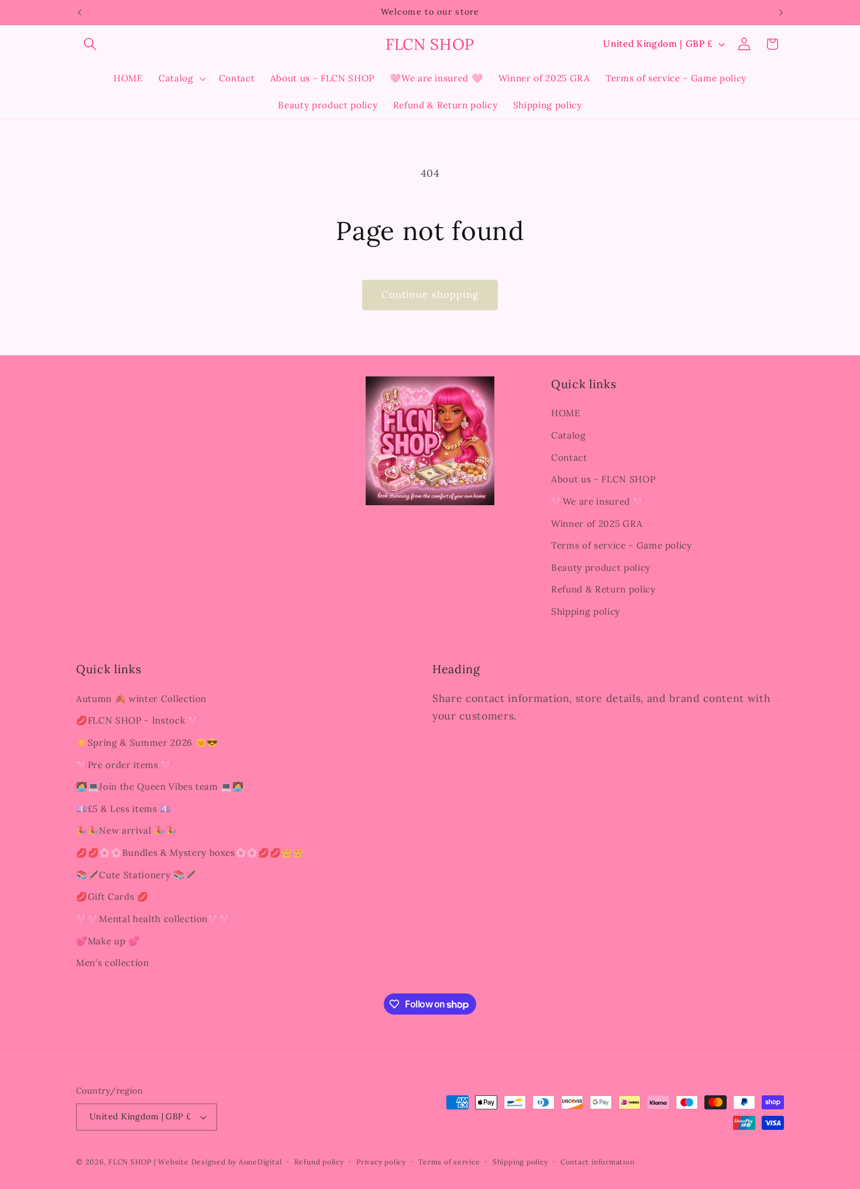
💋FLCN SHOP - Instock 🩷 (137, 720)
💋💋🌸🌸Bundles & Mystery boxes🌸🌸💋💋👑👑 (190, 852)
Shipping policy (585, 611)
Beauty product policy (601, 567)
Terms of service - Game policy (621, 545)
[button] (90, 44)
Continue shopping (430, 294)
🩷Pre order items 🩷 (124, 764)
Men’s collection (112, 962)
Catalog (568, 435)
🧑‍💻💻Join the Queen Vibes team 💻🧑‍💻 (160, 786)
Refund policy (319, 1161)
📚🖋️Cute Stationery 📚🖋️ (136, 874)
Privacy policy (381, 1161)
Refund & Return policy (603, 589)
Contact (569, 457)
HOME (566, 413)
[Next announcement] (781, 12)
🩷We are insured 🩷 (597, 501)
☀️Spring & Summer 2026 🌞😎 (147, 742)
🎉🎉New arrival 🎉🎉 (126, 830)
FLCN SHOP (130, 1161)
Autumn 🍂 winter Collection (141, 698)
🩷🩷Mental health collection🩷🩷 (153, 918)
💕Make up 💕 (108, 941)
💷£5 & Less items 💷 (123, 808)
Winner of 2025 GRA (597, 523)
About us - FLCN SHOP (603, 479)
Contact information (597, 1161)
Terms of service (449, 1161)
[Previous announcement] (79, 12)
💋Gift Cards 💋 (112, 896)
